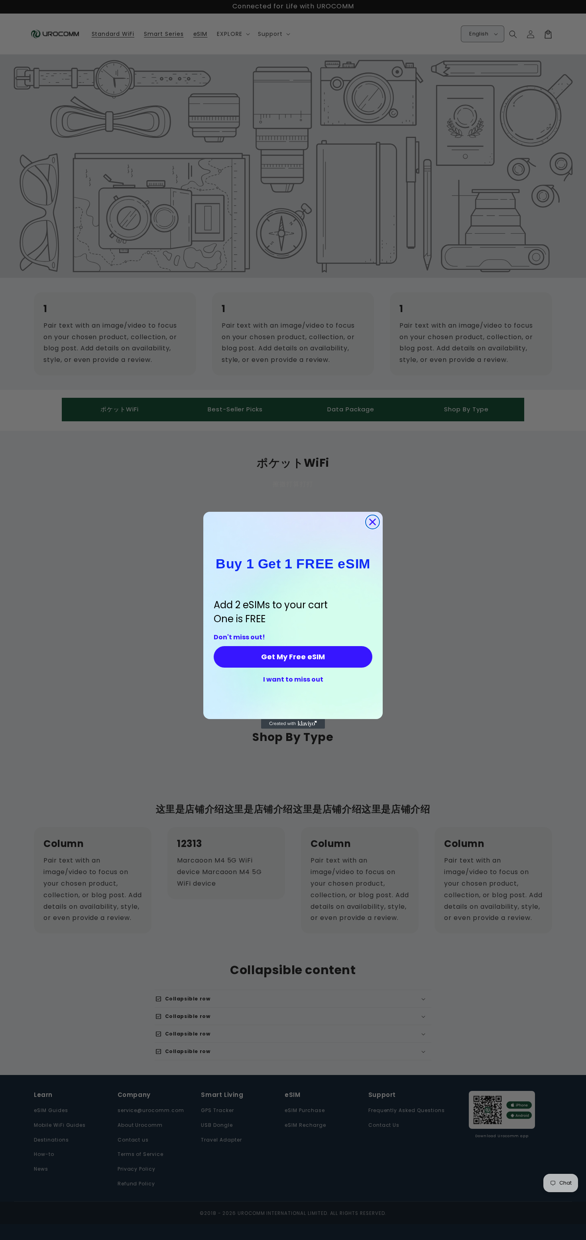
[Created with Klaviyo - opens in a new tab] (293, 724)
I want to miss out (293, 680)
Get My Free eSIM (293, 657)
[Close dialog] (373, 522)
